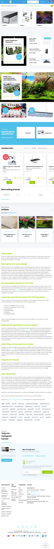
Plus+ (33, 531)
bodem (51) (37, 406)
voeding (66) (12, 420)
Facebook (9, 399)
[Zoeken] (37, 1)
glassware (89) (28, 411)
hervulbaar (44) (37, 411)
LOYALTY (45, 545)
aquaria (18, 289)
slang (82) (48, 417)
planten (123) (29, 414)
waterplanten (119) (28, 420)
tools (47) (4, 420)
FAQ (2, 501)
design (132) (12, 409)
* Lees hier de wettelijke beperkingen (30, 474)
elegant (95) (31, 409)
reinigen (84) (13, 417)
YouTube (21, 399)
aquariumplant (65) (44, 403)
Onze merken (5, 199)
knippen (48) (46, 411)
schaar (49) (27, 417)
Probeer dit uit (5, 442)
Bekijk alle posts (12, 213)
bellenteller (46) (29, 406)
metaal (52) (5, 414)
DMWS (29, 531)
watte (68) (37, 420)
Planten (20, 496)
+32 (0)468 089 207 (28, 456)
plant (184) (21, 414)
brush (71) (44, 406)
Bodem (20, 492)
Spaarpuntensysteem (6, 506)
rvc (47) (20, 417)
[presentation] (49, 141)
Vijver (19, 488)
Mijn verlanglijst (14, 497)
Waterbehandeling (22, 500)
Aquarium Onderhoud (6, 511)
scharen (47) (35, 417)
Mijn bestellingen (14, 492)
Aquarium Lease (5, 516)
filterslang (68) (5, 411)
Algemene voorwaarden (4, 490)
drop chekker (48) (21, 409)
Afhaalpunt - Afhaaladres (4, 503)
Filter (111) (14, 403)
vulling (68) (19, 420)
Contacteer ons (7, 460)
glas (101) (21, 411)
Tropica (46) (21, 403)
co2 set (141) (5, 409)
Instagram (14, 399)
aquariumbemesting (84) (32, 403)
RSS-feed (38, 531)
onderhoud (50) (13, 414)
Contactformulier (5, 499)
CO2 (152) (7, 403)
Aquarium (20, 490)
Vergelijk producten (13, 499)
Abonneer (47, 472)
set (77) (42, 417)
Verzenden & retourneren (4, 496)
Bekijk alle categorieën (7, 137)
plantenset (27, 330)
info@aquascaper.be (41, 456)
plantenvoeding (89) (39, 414)
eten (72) (38, 409)
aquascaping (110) (19, 406)
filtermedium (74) (46, 409)
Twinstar (13, 349)
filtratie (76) (14, 411)
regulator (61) (5, 417)
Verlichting (20, 494)
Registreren (14, 489)
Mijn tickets (14, 495)
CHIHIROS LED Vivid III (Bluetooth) (34, 166)
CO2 (19, 498)
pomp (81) (48, 414)
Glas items (20, 502)
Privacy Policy (4, 493)
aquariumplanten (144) (7, 406)
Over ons (3, 488)
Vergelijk (6, 178)
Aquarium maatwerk (6, 513)
